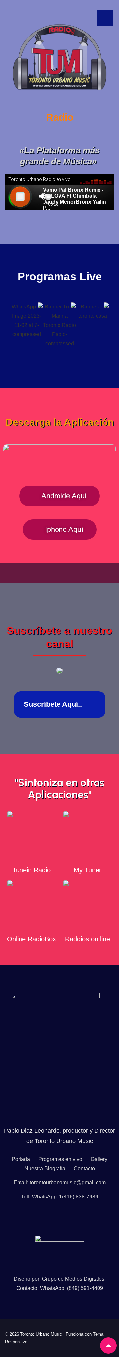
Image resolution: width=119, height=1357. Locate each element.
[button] (3, 325)
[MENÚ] (105, 18)
